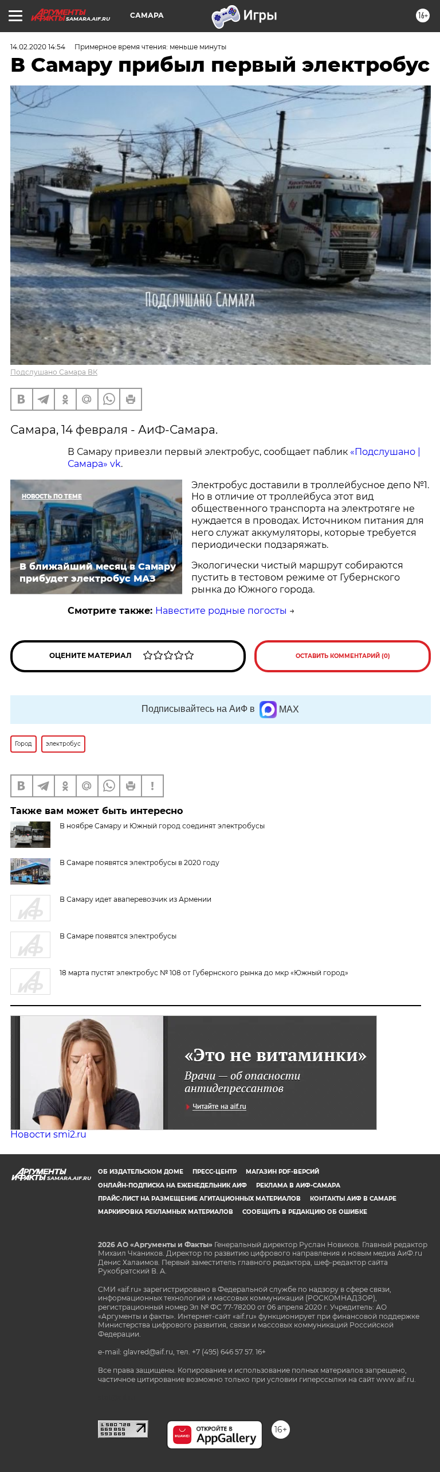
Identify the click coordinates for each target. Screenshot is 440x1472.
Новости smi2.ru (48, 1134)
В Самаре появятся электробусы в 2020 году (139, 862)
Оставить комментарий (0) (343, 656)
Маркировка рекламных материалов (165, 1212)
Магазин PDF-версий (282, 1171)
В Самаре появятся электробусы (118, 936)
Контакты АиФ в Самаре (353, 1198)
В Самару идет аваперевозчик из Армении (135, 899)
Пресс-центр (214, 1171)
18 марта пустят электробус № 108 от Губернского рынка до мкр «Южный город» (204, 972)
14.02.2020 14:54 (37, 46)
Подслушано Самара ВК (53, 372)
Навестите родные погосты (221, 610)
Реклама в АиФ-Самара (298, 1185)
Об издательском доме (140, 1171)
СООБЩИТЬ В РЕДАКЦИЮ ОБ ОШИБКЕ (304, 1212)
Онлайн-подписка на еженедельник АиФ (172, 1185)
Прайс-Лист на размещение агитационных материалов (199, 1198)
